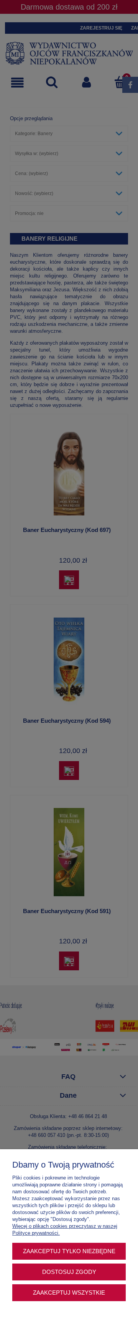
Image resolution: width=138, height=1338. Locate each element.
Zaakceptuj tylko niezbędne (69, 1251)
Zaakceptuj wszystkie (69, 1292)
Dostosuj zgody (69, 1272)
